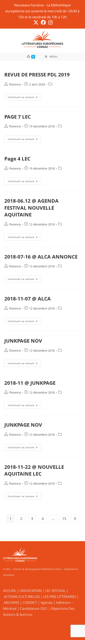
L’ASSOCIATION (31, 590)
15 (64, 518)
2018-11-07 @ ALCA (27, 298)
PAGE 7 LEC (17, 116)
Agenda (46, 602)
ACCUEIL (9, 590)
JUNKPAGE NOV (23, 340)
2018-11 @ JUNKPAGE (29, 382)
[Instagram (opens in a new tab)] (50, 22)
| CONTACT (28, 602)
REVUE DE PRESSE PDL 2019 (37, 74)
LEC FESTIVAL (55, 590)
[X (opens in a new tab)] (36, 22)
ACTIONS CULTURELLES (22, 596)
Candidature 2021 (34, 608)
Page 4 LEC (17, 158)
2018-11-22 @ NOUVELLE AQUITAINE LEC (34, 470)
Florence (15, 84)
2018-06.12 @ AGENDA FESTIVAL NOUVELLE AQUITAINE (31, 207)
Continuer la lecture (24, 96)
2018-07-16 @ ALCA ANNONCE (41, 256)
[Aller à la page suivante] (75, 518)
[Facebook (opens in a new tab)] (43, 22)
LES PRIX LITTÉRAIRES (59, 596)
